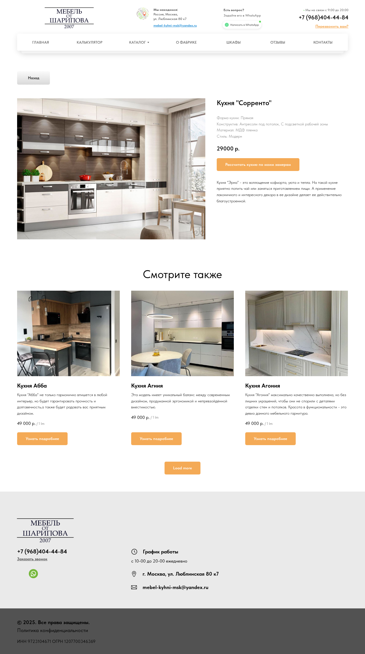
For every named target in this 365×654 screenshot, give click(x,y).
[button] (331, 26)
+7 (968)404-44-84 (323, 17)
